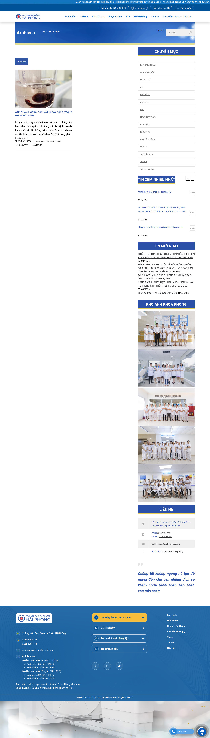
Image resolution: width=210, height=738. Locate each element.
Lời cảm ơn (145, 132)
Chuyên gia (98, 16)
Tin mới (143, 162)
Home (44, 32)
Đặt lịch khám (139, 7)
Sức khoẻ (144, 147)
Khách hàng (140, 16)
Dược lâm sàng (171, 16)
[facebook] (95, 666)
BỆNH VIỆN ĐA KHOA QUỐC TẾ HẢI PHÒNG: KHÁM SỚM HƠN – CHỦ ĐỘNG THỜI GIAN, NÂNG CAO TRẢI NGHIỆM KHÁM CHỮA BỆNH (165, 268)
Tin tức (155, 16)
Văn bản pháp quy (176, 631)
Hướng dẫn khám (176, 626)
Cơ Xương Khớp (147, 72)
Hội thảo (144, 102)
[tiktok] (119, 666)
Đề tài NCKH (145, 80)
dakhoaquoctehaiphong (172, 551)
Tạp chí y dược (146, 154)
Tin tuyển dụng (147, 169)
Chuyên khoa (115, 16)
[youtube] (107, 666)
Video (170, 637)
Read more (20, 138)
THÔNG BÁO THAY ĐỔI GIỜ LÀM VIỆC (157, 293)
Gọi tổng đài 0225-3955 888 (114, 7)
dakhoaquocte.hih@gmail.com (166, 544)
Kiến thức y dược (148, 117)
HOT (47, 141)
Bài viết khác (55, 141)
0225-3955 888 (163, 533)
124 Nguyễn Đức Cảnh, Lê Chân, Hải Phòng (44, 633)
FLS (128, 16)
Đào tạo (188, 16)
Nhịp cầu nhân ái (147, 139)
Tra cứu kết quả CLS (161, 7)
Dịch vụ (84, 16)
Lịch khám (144, 124)
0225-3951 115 (29, 643)
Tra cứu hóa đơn (184, 7)
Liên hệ (170, 648)
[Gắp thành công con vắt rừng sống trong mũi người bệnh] (43, 88)
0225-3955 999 (165, 536)
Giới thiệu (70, 16)
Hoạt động (40, 141)
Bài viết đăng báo (148, 65)
